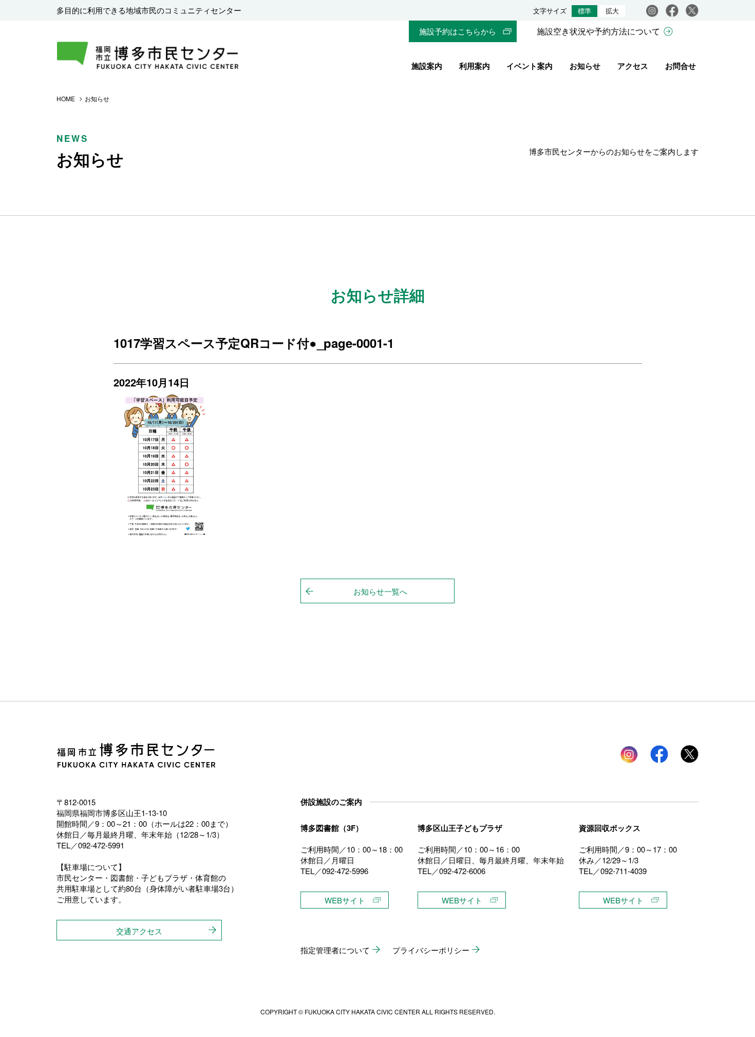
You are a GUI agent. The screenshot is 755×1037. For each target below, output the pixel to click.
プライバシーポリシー (430, 950)
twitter (690, 754)
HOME (65, 98)
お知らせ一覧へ (380, 591)
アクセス (632, 65)
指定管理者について (335, 950)
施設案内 (426, 65)
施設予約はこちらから (457, 31)
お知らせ (585, 65)
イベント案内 (529, 65)
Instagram (652, 10)
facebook (672, 10)
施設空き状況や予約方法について (598, 31)
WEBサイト (345, 900)
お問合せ (680, 65)
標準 (584, 11)
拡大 (612, 11)
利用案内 (474, 65)
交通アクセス (139, 930)
